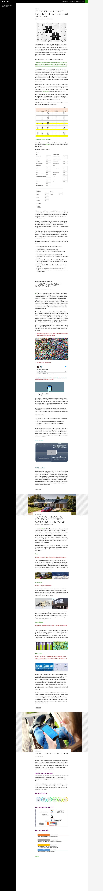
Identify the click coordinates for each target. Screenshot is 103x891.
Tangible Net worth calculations (43, 139)
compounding (46, 91)
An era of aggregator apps (51, 753)
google (37, 856)
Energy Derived (39, 622)
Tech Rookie (5, 1)
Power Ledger (38, 653)
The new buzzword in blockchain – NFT (48, 285)
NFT (36, 293)
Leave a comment (49, 19)
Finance (37, 8)
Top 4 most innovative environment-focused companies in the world (50, 519)
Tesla (36, 553)
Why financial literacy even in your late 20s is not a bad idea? (51, 14)
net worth (47, 144)
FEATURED (44, 281)
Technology (65, 1)
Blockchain (38, 281)
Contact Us (72, 1)
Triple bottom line (41, 528)
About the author (80, 1)
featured (38, 489)
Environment (38, 514)
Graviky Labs (38, 582)
